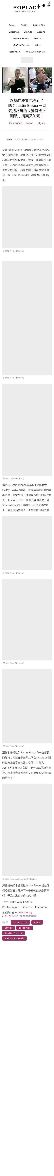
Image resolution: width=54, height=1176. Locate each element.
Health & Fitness (21, 38)
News (29, 123)
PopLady (23, 139)
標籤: (6, 922)
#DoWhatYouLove (21, 45)
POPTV (37, 38)
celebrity (25, 927)
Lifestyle (28, 32)
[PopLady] (27, 9)
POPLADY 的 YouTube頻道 (22, 915)
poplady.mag (25, 912)
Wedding (41, 32)
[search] (49, 2)
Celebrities (14, 32)
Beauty (12, 25)
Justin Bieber (13, 933)
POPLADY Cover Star (35, 51)
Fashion (24, 25)
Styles (41, 123)
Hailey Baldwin (14, 938)
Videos (38, 45)
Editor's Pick (39, 25)
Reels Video (14, 51)
